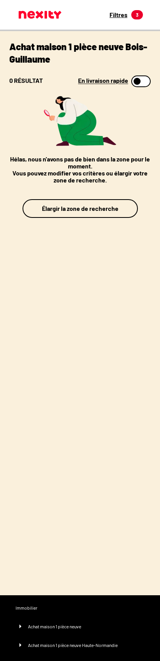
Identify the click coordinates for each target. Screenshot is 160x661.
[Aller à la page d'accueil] (40, 15)
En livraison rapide (103, 80)
